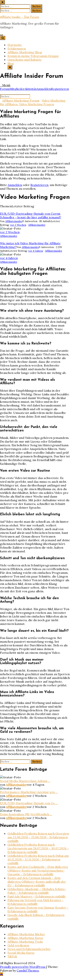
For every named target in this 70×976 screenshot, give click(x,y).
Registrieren (60, 89)
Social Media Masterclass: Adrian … (25, 781)
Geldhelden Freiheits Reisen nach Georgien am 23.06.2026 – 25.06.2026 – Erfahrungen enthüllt (38, 837)
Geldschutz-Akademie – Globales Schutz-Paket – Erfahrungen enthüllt (36, 891)
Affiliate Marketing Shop (24, 52)
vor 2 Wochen (18, 225)
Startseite (14, 45)
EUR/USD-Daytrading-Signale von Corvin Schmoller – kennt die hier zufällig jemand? (30, 215)
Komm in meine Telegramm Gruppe (33, 56)
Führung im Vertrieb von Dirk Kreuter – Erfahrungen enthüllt (35, 902)
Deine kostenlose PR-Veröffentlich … (26, 814)
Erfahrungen (16, 48)
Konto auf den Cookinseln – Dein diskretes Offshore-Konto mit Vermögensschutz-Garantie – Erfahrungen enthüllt (37, 870)
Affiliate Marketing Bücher (26, 934)
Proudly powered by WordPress (23, 967)
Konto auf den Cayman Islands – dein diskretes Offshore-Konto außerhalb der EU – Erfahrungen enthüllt (36, 881)
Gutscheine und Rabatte (24, 59)
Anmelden (44, 89)
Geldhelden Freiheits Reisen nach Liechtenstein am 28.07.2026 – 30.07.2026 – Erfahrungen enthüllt (38, 848)
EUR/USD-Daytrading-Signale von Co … (29, 803)
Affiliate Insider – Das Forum (19, 17)
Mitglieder (17, 89)
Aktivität (31, 89)
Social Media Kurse (21, 953)
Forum (5, 89)
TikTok (12, 956)
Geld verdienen (18, 945)
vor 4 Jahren (35, 250)
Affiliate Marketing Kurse (25, 938)
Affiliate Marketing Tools (25, 941)
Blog (10, 63)
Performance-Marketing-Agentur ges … (29, 792)
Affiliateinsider (13, 221)
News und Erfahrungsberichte (29, 949)
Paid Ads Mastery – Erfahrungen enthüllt (36, 896)
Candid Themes (28, 970)
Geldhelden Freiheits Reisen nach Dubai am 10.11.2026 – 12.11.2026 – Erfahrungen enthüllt (38, 859)
